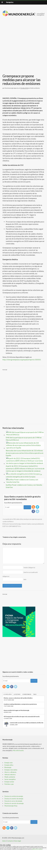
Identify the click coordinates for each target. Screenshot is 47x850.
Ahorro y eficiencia (10, 772)
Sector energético (10, 779)
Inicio (4, 841)
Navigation (9, 2)
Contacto (10, 841)
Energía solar (8, 762)
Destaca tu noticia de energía (13, 796)
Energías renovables (10, 770)
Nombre (29, 567)
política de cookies (37, 849)
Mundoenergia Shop (10, 806)
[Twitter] (37, 507)
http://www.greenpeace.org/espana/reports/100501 (22, 360)
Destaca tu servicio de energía (14, 803)
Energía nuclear (9, 782)
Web (25, 579)
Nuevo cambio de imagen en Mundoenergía (16, 710)
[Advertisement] (23, 42)
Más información (18, 750)
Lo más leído (7, 694)
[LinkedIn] (37, 511)
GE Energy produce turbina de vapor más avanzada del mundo (22, 716)
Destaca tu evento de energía (13, 798)
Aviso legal (17, 841)
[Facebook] (33, 511)
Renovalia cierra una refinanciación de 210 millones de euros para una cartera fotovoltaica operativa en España (24, 453)
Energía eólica (8, 765)
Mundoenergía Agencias (12, 88)
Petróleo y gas (9, 784)
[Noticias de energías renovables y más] (24, 15)
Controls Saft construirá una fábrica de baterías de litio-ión (26, 722)
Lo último (17, 694)
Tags (34, 694)
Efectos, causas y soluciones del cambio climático (18, 698)
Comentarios (26, 694)
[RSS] (33, 507)
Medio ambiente (35, 88)
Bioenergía (7, 767)
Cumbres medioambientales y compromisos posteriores (20, 704)
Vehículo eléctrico (10, 774)
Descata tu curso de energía (13, 801)
